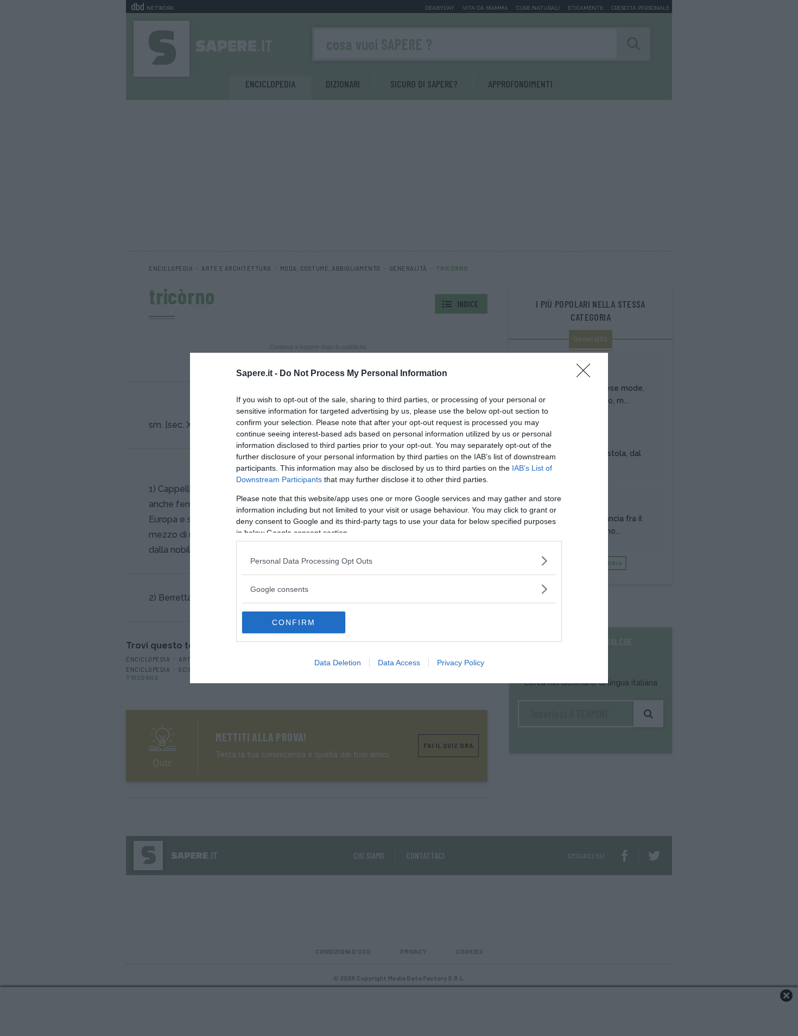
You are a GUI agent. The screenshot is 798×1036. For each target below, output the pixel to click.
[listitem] (399, 560)
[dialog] (399, 518)
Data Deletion (337, 662)
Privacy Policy (460, 662)
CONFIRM (293, 622)
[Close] (587, 374)
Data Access (399, 662)
